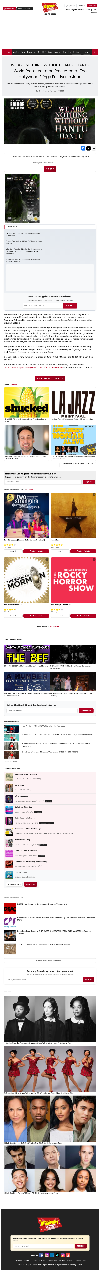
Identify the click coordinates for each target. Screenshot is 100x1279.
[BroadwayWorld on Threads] (63, 1255)
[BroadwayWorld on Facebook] (41, 1255)
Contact (34, 1260)
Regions (62, 1260)
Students (57, 52)
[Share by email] (94, 148)
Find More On (48, 627)
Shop (64, 52)
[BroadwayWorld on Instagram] (47, 1255)
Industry (37, 52)
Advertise (18, 1260)
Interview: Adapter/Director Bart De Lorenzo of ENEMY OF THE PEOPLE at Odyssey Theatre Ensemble (24, 251)
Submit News (52, 1260)
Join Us (42, 1260)
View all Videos (10, 762)
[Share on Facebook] (83, 148)
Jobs (50, 52)
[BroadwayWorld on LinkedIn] (52, 1255)
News (23, 52)
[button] (95, 52)
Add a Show (30, 884)
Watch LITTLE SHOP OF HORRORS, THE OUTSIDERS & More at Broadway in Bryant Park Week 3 (57, 734)
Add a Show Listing (24, 9)
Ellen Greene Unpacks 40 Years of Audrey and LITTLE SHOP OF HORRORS (50, 752)
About (26, 1260)
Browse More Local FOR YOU (77, 463)
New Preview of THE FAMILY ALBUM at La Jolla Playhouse (43, 726)
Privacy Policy (76, 1265)
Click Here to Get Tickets (50, 378)
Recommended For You (13, 897)
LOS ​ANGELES (50, 14)
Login (87, 52)
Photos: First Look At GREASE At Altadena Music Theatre (24, 242)
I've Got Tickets (36, 551)
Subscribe (86, 710)
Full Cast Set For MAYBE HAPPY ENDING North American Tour (23, 234)
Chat (44, 52)
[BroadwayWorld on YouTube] (68, 1255)
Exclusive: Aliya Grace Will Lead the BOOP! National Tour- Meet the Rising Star (39, 1093)
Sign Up (50, 169)
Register (76, 52)
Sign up (88, 979)
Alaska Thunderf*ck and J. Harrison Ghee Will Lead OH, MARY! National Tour (38, 1043)
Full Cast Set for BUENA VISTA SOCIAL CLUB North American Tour (33, 1143)
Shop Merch (10, 9)
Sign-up (82, 5)
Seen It (13, 551)
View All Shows (14, 884)
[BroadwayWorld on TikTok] (57, 1255)
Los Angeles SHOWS (12, 769)
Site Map (70, 1260)
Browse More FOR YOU (48, 960)
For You (14, 385)
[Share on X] (88, 148)
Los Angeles (16, 52)
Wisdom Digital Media (44, 1265)
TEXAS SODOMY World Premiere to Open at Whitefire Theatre (23, 260)
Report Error (80, 1261)
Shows (29, 52)
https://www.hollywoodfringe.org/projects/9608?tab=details (33, 367)
